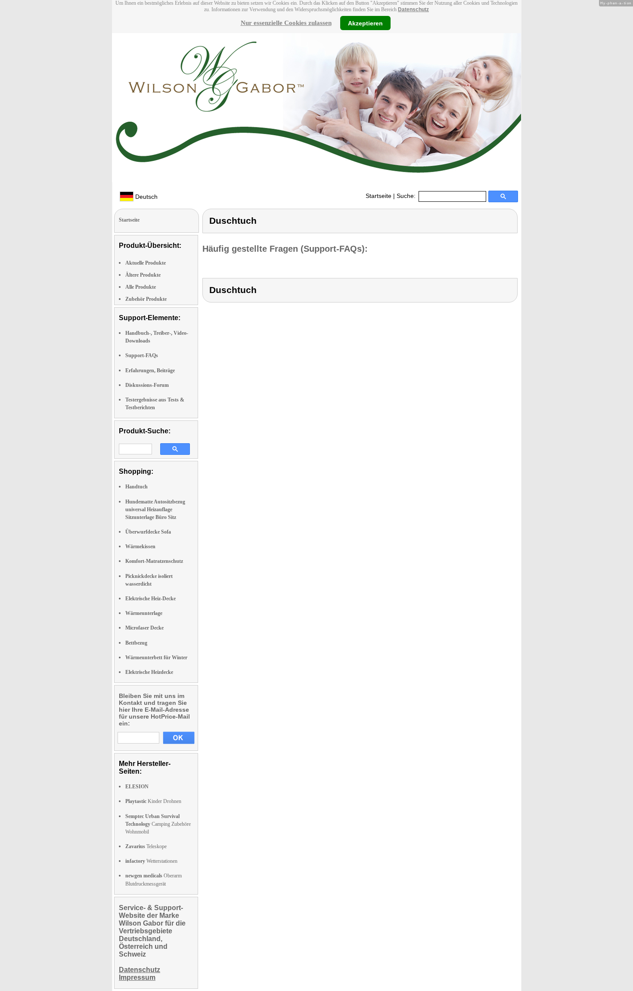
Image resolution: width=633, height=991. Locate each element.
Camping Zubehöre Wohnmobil (158, 824)
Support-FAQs (141, 355)
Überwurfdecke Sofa (148, 532)
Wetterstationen (151, 861)
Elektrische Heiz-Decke (150, 599)
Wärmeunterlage (143, 613)
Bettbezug (136, 643)
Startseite (378, 195)
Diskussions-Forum (147, 385)
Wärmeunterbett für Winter (156, 657)
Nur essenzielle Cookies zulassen (286, 22)
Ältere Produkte (143, 275)
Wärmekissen (140, 546)
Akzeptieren (365, 22)
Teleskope (146, 846)
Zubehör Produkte (146, 299)
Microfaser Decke (144, 628)
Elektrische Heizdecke (149, 672)
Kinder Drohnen (153, 801)
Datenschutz (413, 9)
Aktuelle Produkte (145, 263)
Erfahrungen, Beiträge (150, 370)
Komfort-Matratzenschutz (154, 561)
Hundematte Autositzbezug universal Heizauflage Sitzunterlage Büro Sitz (155, 509)
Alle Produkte (140, 287)
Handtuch (136, 487)
